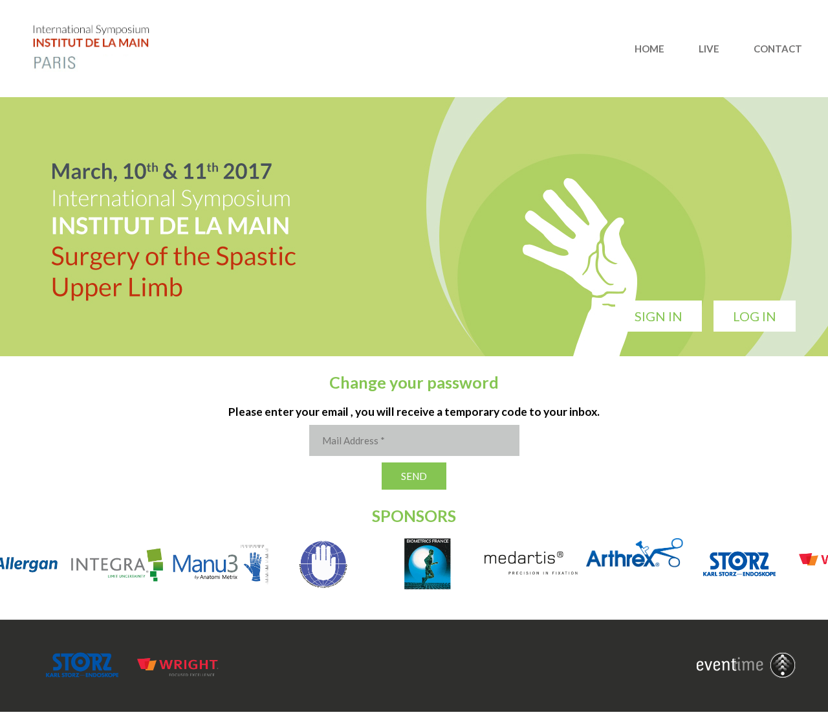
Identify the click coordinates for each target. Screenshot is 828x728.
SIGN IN (658, 316)
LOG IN (754, 316)
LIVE (709, 48)
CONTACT (778, 48)
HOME (649, 48)
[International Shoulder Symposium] (103, 68)
